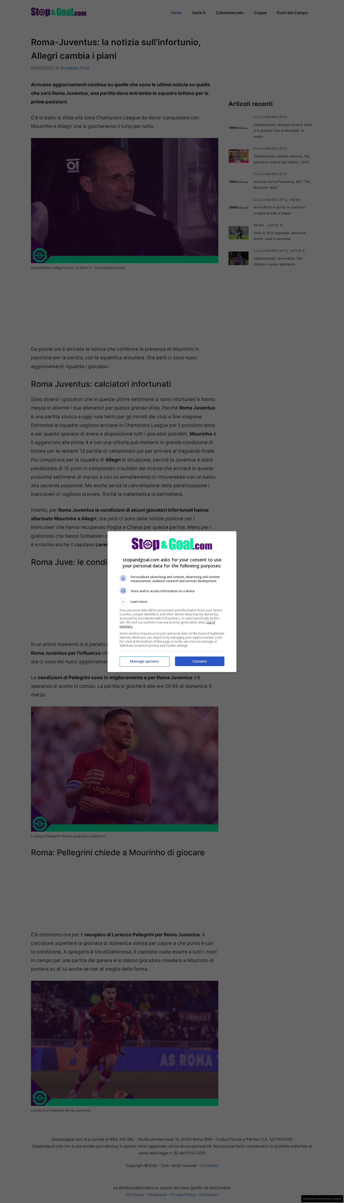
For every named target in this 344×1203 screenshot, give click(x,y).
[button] (172, 601)
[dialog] (172, 601)
